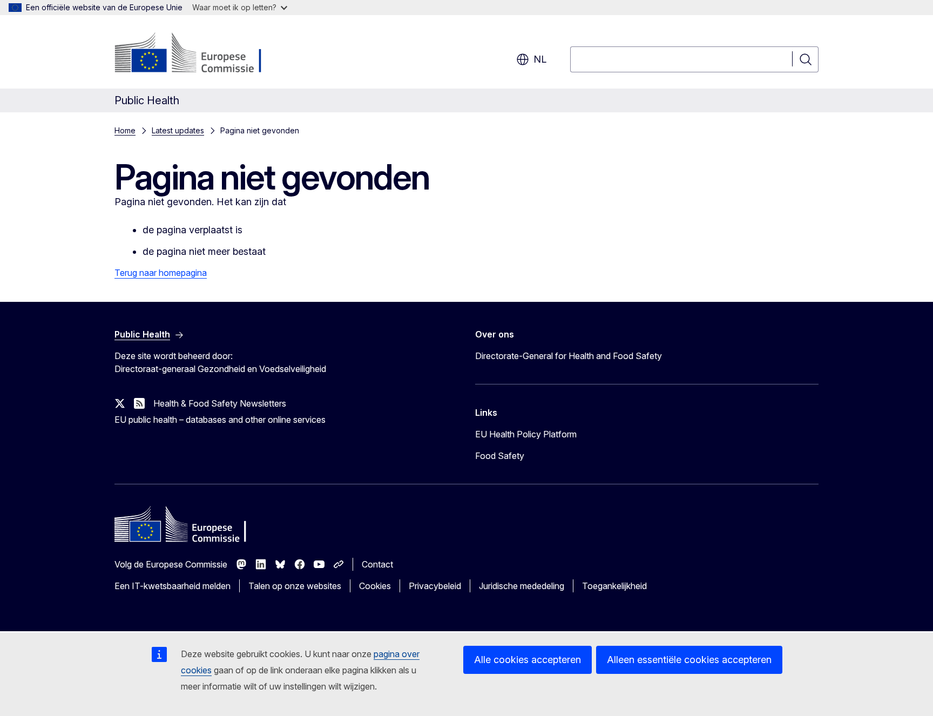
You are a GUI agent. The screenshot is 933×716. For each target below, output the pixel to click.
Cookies (375, 585)
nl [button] (539, 59)
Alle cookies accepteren (527, 659)
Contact (377, 564)
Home (125, 130)
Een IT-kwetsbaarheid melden (172, 585)
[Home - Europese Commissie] (201, 54)
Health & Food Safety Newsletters (219, 403)
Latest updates (178, 130)
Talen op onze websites (294, 585)
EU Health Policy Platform (526, 434)
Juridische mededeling (521, 585)
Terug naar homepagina (160, 272)
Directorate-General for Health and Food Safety (568, 355)
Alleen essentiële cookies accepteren (689, 659)
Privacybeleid (435, 585)
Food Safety (499, 455)
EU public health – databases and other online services (220, 419)
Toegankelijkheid (614, 585)
